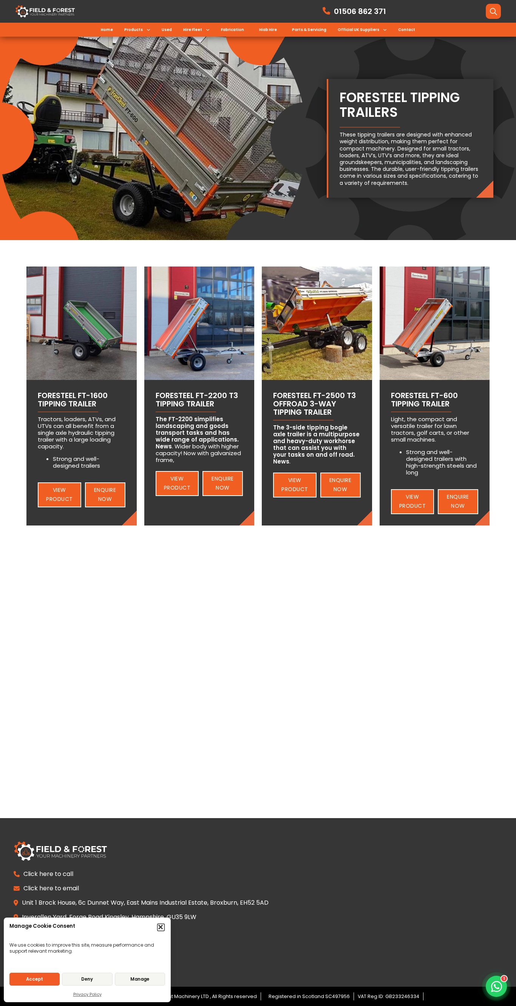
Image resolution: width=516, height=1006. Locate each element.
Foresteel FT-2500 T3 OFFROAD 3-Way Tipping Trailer (314, 403)
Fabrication (232, 30)
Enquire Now (105, 494)
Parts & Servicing (309, 30)
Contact (406, 30)
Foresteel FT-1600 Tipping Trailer (73, 399)
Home (107, 30)
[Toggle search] (493, 11)
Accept (34, 979)
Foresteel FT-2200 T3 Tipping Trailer (197, 399)
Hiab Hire (268, 30)
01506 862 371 (360, 11)
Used (167, 30)
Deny (87, 979)
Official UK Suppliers (358, 30)
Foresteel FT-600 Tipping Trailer (424, 399)
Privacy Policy (87, 994)
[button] (161, 927)
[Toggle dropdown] (148, 30)
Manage (139, 979)
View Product (59, 494)
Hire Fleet (192, 30)
